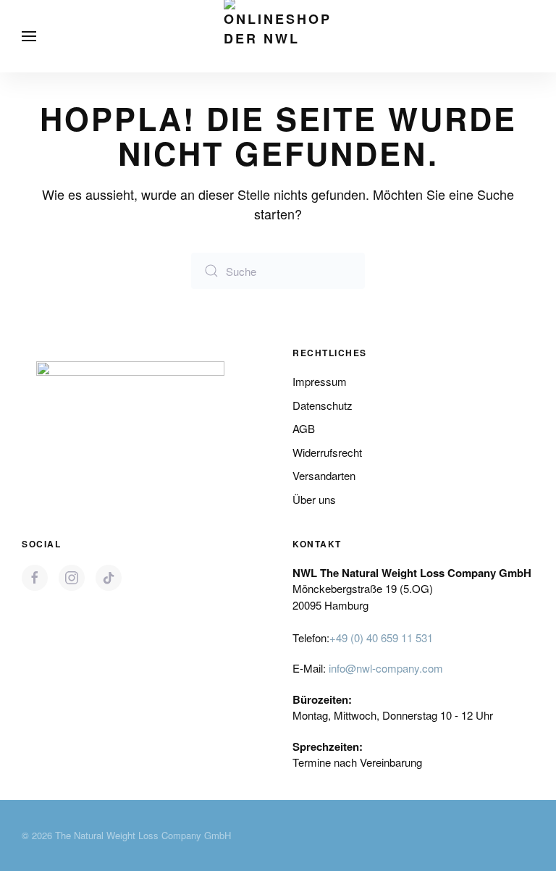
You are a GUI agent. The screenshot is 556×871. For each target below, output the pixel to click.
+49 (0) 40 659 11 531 (381, 637)
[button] (29, 36)
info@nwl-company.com (386, 668)
